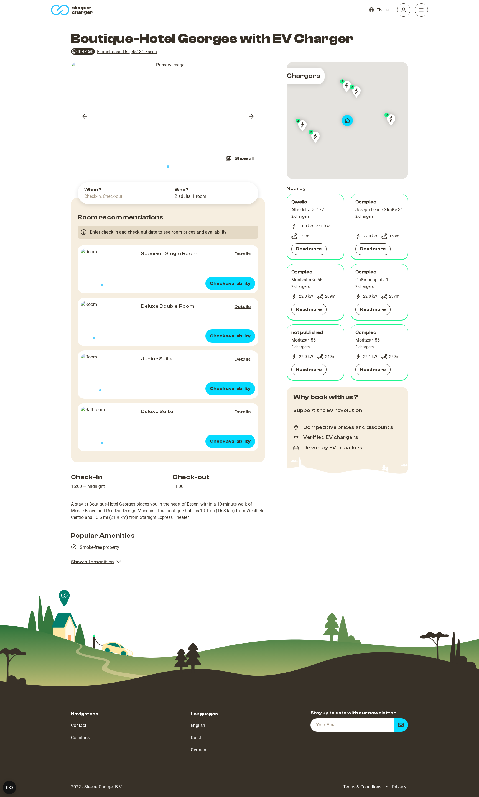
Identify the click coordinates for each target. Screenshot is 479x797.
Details (243, 254)
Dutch (196, 737)
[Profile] (403, 10)
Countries (80, 737)
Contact (78, 725)
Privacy (399, 787)
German (198, 749)
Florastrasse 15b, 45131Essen (127, 51)
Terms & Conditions (362, 787)
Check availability (230, 283)
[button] (315, 227)
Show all (244, 158)
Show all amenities (92, 561)
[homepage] (73, 10)
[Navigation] (421, 10)
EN (379, 9)
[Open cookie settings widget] (9, 787)
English (198, 725)
